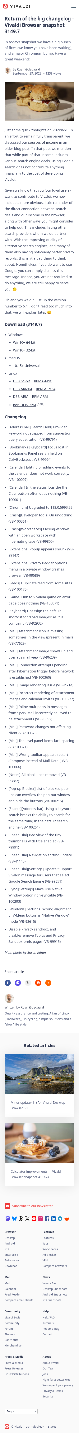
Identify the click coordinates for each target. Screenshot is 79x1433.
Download (11, 1266)
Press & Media (14, 1363)
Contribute (11, 1340)
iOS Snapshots (52, 1300)
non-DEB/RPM (24, 404)
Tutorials (48, 1323)
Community (12, 1323)
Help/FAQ (49, 1317)
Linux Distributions (17, 1374)
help (41, 404)
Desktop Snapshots (55, 1289)
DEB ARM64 (22, 388)
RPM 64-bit (43, 381)
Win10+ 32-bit (24, 350)
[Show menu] (73, 6)
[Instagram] (40, 1218)
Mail (7, 1283)
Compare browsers (55, 1266)
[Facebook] (47, 1218)
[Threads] (21, 1218)
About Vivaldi (51, 1363)
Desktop (10, 1238)
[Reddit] (66, 1218)
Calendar (10, 1289)
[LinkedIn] (53, 1218)
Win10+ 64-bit (24, 342)
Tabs (46, 1243)
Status (52, 1426)
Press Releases (14, 1368)
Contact (47, 1334)
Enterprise (11, 1254)
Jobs (45, 1374)
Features (48, 1238)
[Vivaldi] (16, 6)
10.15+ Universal (26, 365)
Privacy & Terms (53, 1391)
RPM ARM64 (45, 388)
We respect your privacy (58, 1385)
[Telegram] (60, 1218)
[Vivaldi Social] (8, 1218)
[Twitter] (27, 1218)
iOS (7, 1249)
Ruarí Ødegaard (28, 69)
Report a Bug (51, 1328)
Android (10, 1243)
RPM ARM (40, 396)
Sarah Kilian (36, 952)
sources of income (43, 142)
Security (48, 1396)
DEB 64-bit (21, 381)
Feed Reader (13, 1294)
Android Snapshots (55, 1294)
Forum (9, 1328)
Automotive (12, 1260)
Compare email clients (19, 1300)
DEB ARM (20, 396)
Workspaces (50, 1249)
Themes (10, 1334)
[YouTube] (34, 1218)
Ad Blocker (49, 1254)
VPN (45, 1260)
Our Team (49, 1368)
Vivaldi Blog (50, 1283)
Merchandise (13, 1345)
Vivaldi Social (13, 1317)
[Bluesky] (14, 1218)
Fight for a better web (57, 1379)
